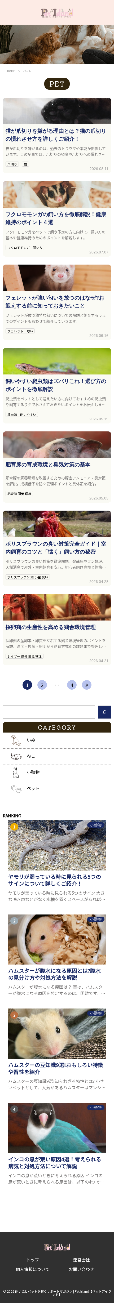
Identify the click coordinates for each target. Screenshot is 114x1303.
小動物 (33, 772)
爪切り (12, 164)
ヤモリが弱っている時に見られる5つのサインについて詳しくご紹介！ (54, 880)
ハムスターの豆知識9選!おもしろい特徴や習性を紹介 (55, 1068)
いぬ (31, 740)
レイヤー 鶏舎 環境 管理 (24, 656)
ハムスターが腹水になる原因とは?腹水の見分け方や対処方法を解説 (54, 974)
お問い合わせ (81, 1269)
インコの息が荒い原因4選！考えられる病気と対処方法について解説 (54, 1163)
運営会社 (81, 1259)
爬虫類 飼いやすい (21, 414)
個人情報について (33, 1269)
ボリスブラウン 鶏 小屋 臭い (27, 577)
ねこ (31, 756)
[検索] (104, 712)
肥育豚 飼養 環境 (19, 493)
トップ (32, 1259)
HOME (11, 71)
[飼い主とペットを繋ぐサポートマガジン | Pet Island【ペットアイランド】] (56, 12)
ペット (33, 788)
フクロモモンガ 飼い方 (24, 247)
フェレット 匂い (20, 331)
